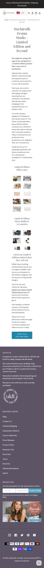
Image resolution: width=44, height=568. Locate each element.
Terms (5, 459)
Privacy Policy (8, 445)
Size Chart (7, 454)
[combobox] (21, 13)
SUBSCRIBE (35, 491)
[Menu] (39, 13)
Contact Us (7, 421)
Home (6, 20)
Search (5, 473)
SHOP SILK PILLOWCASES (22, 335)
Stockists (6, 463)
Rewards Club (8, 449)
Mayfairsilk (13, 558)
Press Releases (8, 440)
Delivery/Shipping (10, 426)
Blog (4, 416)
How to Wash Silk (10, 435)
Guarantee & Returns (11, 431)
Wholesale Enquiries (11, 468)
